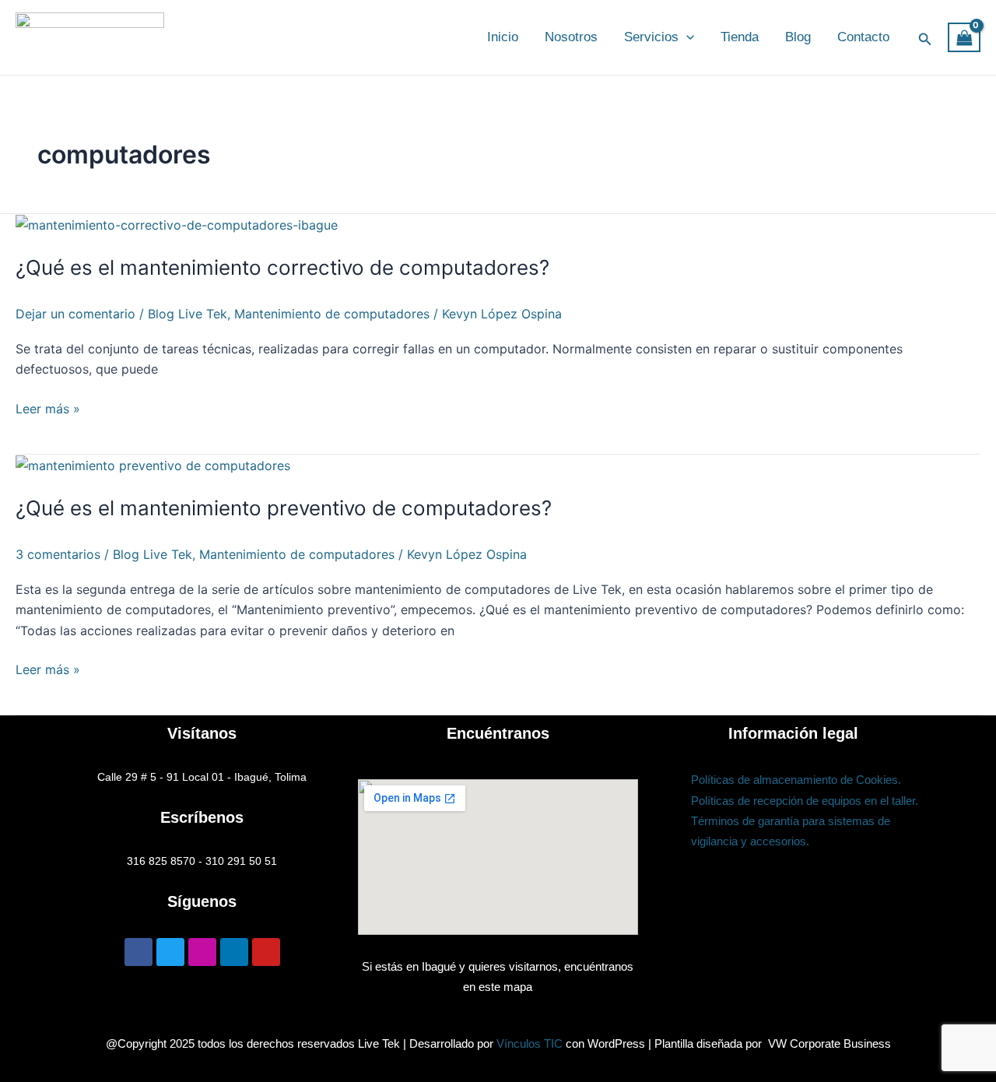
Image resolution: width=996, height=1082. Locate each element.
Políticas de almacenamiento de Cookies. (796, 779)
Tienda (740, 37)
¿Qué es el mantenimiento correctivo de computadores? (282, 267)
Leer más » (48, 407)
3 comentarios (58, 554)
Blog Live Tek (187, 313)
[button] (686, 37)
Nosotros (571, 37)
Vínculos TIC (529, 1043)
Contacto (863, 37)
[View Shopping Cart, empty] (964, 38)
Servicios (651, 37)
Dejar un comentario (75, 313)
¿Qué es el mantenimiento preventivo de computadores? (284, 508)
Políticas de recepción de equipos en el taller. (804, 800)
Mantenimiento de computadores (332, 313)
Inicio (502, 37)
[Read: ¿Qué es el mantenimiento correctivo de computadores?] (177, 224)
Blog (798, 37)
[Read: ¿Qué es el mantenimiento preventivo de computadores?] (153, 464)
